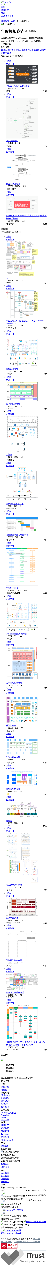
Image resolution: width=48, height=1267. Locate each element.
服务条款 (5, 1179)
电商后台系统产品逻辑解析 (18, 86)
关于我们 (5, 1173)
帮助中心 (5, 1134)
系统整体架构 (12, 918)
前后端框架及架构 (14, 885)
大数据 (9, 455)
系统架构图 (11, 725)
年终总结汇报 (7, 50)
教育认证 (5, 1164)
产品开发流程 (12, 588)
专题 (3, 13)
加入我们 (5, 1176)
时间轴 (9, 821)
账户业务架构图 (13, 404)
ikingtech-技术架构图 (15, 504)
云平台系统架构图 (14, 683)
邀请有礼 (5, 1146)
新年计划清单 (40, 50)
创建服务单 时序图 (14, 960)
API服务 (4, 1104)
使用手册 (5, 1137)
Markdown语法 (7, 1140)
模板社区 (5, 10)
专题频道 (5, 1131)
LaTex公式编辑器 (8, 1113)
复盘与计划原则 (13, 184)
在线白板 (5, 1098)
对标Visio (5, 1167)
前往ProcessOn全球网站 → (12, 1233)
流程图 (4, 1090)
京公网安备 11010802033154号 (27, 1242)
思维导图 (5, 1087)
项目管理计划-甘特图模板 (17, 535)
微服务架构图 (12, 369)
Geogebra (5, 1115)
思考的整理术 (12, 141)
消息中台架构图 (13, 789)
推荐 (3, 7)
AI (2, 4)
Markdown (5, 1095)
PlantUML (5, 1120)
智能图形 (5, 1107)
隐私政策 (5, 1182)
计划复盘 (17, 50)
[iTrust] (24, 1265)
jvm (7, 278)
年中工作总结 (27, 50)
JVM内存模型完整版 (15, 992)
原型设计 (5, 1101)
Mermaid (4, 1117)
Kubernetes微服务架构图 (16, 634)
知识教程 (5, 1128)
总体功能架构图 (13, 757)
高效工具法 (6, 53)
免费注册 (9, 16)
